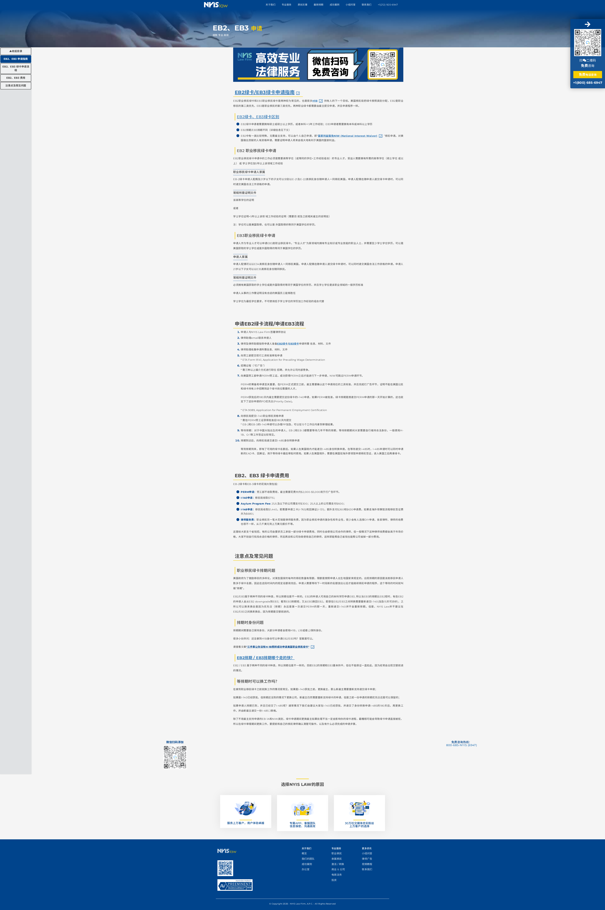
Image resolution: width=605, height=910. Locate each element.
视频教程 (367, 864)
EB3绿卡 (293, 343)
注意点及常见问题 (15, 85)
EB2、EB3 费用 (15, 77)
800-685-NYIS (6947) (461, 745)
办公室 (305, 869)
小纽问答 (350, 4)
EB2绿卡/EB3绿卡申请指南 (265, 92)
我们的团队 (308, 858)
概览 (304, 853)
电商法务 (336, 874)
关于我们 (270, 4)
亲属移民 (336, 858)
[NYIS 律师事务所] (226, 852)
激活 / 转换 (337, 864)
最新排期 (318, 4)
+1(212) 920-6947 (388, 4)
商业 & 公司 (338, 869)
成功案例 (335, 4)
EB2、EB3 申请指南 (16, 58)
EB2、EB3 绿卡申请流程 (15, 68)
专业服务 (286, 4)
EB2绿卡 (282, 343)
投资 (334, 880)
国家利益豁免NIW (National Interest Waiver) (347, 135)
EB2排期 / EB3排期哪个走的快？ (266, 657)
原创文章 (303, 4)
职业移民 (336, 853)
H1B (315, 100)
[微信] (588, 42)
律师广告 (367, 858)
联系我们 (367, 4)
